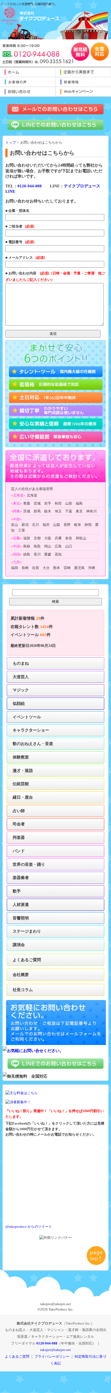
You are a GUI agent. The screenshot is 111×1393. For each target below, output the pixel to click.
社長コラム (23, 989)
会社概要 (21, 974)
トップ (10, 142)
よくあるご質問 (27, 959)
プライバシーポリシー (52, 1356)
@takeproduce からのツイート (28, 1227)
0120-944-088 (30, 186)
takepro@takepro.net (55, 1350)
